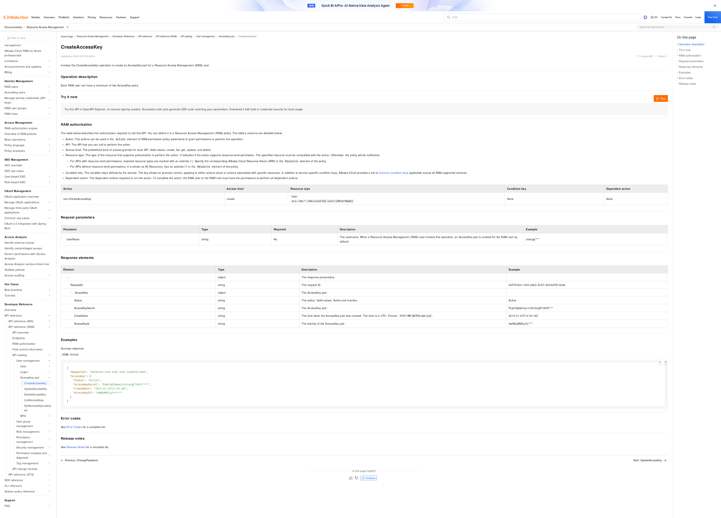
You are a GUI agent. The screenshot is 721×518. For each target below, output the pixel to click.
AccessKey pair (227, 36)
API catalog (186, 36)
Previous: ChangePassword (81, 460)
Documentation (14, 27)
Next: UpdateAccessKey (647, 460)
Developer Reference (123, 36)
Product (661, 56)
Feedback (370, 477)
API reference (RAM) (166, 36)
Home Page (67, 36)
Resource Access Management (45, 27)
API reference (145, 36)
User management (205, 36)
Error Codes (74, 427)
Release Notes (76, 447)
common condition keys (393, 173)
